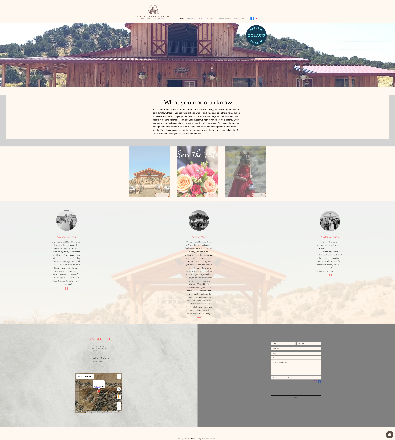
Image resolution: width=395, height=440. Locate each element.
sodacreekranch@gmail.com (99, 358)
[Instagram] (256, 18)
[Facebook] (252, 18)
